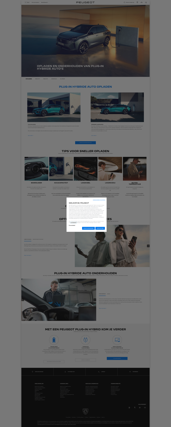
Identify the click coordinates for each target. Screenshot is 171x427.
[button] (88, 228)
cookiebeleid (73, 222)
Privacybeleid (72, 225)
